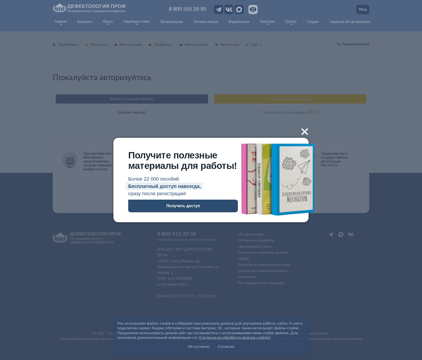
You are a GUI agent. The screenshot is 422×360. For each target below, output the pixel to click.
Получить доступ (183, 206)
